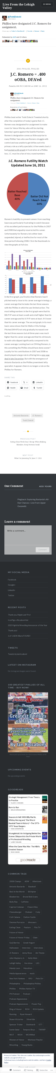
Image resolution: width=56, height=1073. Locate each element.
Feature (27, 927)
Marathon (27, 968)
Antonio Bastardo (21, 415)
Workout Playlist (35, 1040)
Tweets (13, 647)
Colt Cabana (14, 917)
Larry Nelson (16, 842)
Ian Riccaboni (23, 86)
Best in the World (16, 891)
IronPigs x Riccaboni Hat (18, 620)
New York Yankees (17, 978)
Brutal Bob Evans (30, 896)
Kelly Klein (32, 958)
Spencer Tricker (16, 1024)
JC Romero (37, 415)
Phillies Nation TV (27, 988)
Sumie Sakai (14, 1029)
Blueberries (14, 896)
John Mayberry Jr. (17, 958)
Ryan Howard (26, 1014)
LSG (37, 963)
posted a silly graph (16, 150)
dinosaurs (32, 922)
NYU (30, 978)
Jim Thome (39, 953)
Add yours (45, 486)
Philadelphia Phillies (32, 983)
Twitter (11, 595)
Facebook (12, 580)
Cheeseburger (15, 912)
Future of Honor (16, 932)
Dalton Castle (29, 917)
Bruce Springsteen (18, 810)
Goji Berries (14, 943)
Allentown (36, 881)
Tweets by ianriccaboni (17, 654)
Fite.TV (37, 927)
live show (28, 963)
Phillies (35, 69)
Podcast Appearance (18, 999)
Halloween (14, 948)
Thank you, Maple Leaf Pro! (19, 615)
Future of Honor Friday (19, 937)
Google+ (11, 585)
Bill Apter (32, 891)
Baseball (32, 886)
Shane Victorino (16, 1019)
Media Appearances (17, 973)
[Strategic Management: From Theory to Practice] (44, 802)
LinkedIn (11, 590)
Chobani (28, 912)
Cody (38, 912)
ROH (27, 1009)
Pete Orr (39, 978)
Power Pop (36, 1004)
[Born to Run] (44, 813)
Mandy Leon (14, 968)
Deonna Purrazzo (17, 922)
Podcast (26, 994)
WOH (19, 1034)
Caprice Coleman (16, 907)
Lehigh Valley (15, 963)
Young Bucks (26, 1045)
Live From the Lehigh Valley (19, 6)
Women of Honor (16, 1040)
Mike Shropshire (17, 829)
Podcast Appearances (18, 1004)
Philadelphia (14, 983)
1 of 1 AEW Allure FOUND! (19, 636)
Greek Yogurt (29, 943)
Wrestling (13, 1045)
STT (40, 1024)
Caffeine (25, 902)
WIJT (11, 1034)
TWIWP (42, 1029)
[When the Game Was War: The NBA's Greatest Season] (44, 852)
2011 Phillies (23, 69)
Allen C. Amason (17, 803)
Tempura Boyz (29, 1029)
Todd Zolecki (28, 420)
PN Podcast (14, 994)
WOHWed (30, 1034)
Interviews (38, 948)
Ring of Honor (15, 1009)
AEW (27, 881)
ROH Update (38, 1009)
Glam (35, 937)
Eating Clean (14, 927)
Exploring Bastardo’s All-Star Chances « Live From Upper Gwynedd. (33, 502)
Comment (42, 550)
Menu (48, 4)
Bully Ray (13, 902)
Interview (26, 948)
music (32, 973)
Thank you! (12, 630)
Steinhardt (30, 1024)
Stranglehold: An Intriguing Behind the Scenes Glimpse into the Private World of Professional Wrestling (25, 836)
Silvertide (31, 1019)
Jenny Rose (27, 953)
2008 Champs (15, 881)
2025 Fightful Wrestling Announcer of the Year (27, 625)
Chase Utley (32, 907)
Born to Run (14, 807)
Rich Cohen (15, 852)
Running (13, 1014)
